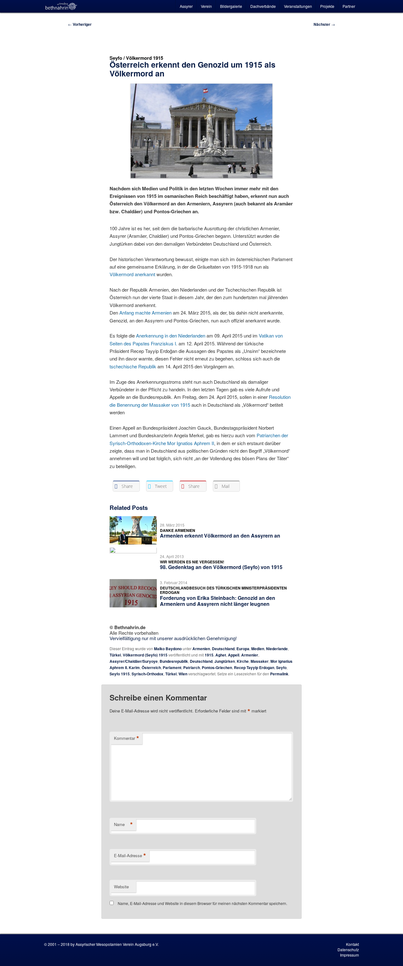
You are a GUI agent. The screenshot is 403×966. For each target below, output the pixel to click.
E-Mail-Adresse (130, 856)
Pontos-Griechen (217, 667)
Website (121, 887)
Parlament (172, 667)
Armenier (249, 655)
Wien (183, 674)
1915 (209, 655)
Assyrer (186, 6)
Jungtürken (224, 661)
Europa (242, 648)
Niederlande (277, 648)
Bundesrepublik (174, 661)
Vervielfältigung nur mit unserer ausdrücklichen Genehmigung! (173, 638)
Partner (349, 6)
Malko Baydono (168, 648)
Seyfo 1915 (120, 674)
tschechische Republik (133, 366)
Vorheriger (80, 24)
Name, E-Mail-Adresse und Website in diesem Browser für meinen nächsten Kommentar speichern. (202, 903)
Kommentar (126, 738)
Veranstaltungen (298, 6)
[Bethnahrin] (61, 6)
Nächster (324, 24)
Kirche (243, 661)
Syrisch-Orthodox (147, 674)
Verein (206, 6)
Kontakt (352, 944)
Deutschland (223, 648)
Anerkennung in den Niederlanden (170, 335)
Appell (233, 655)
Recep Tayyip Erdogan (254, 667)
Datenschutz (348, 949)
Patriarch (191, 667)
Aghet (220, 655)
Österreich (151, 667)
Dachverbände (263, 6)
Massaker (260, 661)
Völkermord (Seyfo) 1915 (145, 655)
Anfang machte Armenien (145, 312)
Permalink (279, 674)
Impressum (349, 955)
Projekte (327, 6)
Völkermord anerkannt (132, 274)
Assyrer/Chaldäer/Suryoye (134, 661)
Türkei (115, 655)
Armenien (201, 648)
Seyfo (281, 667)
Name (123, 824)
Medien (257, 648)
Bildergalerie (231, 6)
